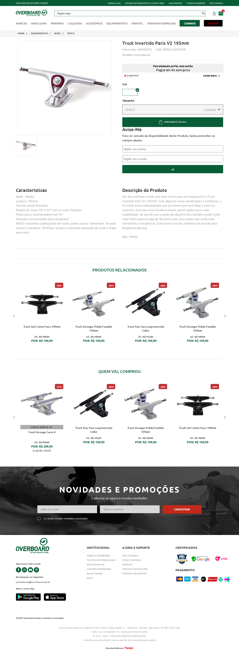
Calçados (75, 23)
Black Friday (95, 573)
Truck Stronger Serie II (41, 432)
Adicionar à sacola (175, 121)
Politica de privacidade (101, 560)
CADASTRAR (182, 509)
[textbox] (130, 13)
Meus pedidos (175, 3)
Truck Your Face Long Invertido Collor (145, 328)
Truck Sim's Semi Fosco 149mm (41, 326)
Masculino (39, 23)
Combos (190, 23)
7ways (128, 648)
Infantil (137, 23)
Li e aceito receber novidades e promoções (66, 518)
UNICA (130, 92)
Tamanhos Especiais (161, 23)
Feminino (57, 23)
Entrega (127, 564)
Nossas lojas (114, 3)
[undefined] (64, 87)
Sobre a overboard (98, 555)
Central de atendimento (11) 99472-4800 (144, 3)
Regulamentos (95, 564)
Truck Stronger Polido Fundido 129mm (197, 328)
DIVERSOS (145, 49)
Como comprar (131, 560)
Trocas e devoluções (135, 569)
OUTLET (213, 23)
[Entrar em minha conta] (214, 13)
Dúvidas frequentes (134, 573)
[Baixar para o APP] (30, 597)
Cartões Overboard (99, 569)
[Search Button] (203, 13)
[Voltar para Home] (31, 12)
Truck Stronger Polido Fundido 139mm (93, 328)
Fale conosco (216, 3)
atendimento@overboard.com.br (33, 581)
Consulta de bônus (196, 3)
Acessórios (94, 23)
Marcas (21, 23)
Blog (90, 578)
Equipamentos (116, 23)
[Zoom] (26, 145)
